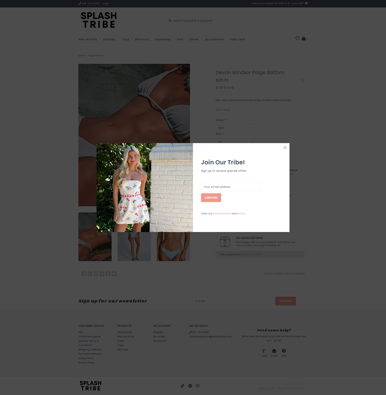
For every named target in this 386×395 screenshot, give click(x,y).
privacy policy (222, 213)
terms (241, 213)
